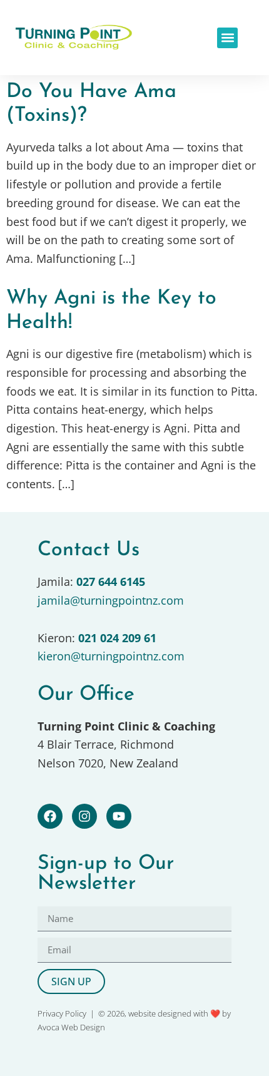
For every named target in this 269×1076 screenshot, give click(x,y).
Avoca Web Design (71, 1027)
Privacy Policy (62, 1013)
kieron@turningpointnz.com (111, 656)
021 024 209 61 (117, 637)
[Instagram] (84, 816)
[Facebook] (50, 816)
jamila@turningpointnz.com (111, 600)
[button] (227, 38)
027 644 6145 (110, 581)
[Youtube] (118, 816)
